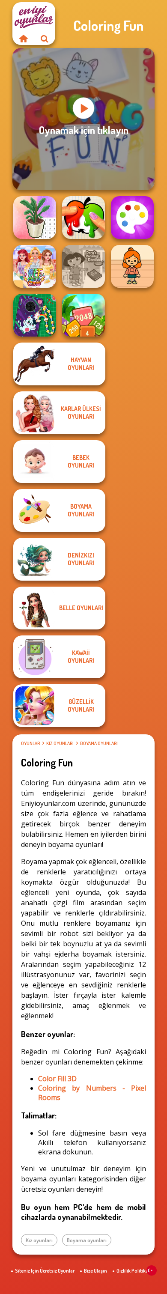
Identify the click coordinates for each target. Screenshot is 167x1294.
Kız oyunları (60, 743)
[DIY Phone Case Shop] (34, 315)
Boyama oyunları (99, 743)
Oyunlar (30, 743)
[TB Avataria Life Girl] (132, 266)
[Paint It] (83, 217)
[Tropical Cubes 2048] (83, 315)
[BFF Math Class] (34, 266)
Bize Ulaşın (95, 1270)
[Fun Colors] (132, 217)
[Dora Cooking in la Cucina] (83, 266)
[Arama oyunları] (44, 38)
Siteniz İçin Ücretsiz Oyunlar (45, 1270)
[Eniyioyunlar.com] (23, 38)
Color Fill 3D (57, 1078)
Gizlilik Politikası (134, 1270)
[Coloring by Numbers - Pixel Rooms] (34, 217)
